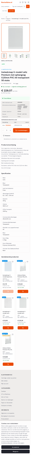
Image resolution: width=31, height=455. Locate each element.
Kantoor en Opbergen (7, 400)
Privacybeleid (5, 419)
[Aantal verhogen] (10, 130)
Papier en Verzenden (6, 402)
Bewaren (7, 135)
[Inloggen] (20, 2)
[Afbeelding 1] (4, 55)
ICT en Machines (5, 394)
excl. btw (11, 11)
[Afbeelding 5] (27, 55)
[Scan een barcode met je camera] (24, 6)
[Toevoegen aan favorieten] (12, 261)
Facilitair (3, 391)
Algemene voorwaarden (7, 413)
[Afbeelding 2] (10, 55)
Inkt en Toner (4, 397)
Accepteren (15, 447)
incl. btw (4, 11)
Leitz (17, 83)
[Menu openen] (28, 2)
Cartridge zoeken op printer (8, 378)
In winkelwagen (22, 130)
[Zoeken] (28, 6)
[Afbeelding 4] (21, 55)
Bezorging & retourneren (8, 416)
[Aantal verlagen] (3, 130)
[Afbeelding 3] (16, 55)
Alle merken (4, 381)
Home (3, 18)
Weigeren (15, 451)
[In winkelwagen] (8, 291)
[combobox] (12, 6)
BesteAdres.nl (6, 2)
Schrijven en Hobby (6, 405)
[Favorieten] (23, 2)
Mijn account (4, 383)
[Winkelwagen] (25, 2)
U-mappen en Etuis (8, 18)
